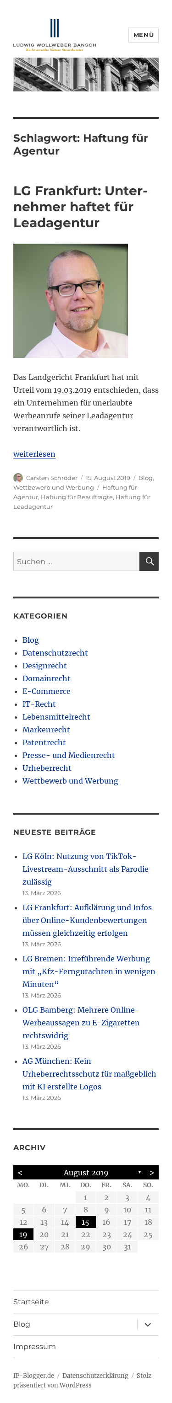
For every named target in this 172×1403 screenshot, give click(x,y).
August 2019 (86, 1172)
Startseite (31, 1301)
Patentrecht (44, 742)
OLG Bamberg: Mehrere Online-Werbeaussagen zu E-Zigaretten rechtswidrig (81, 1022)
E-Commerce (46, 691)
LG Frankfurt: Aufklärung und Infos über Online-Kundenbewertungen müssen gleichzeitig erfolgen (87, 920)
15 (85, 1222)
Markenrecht (46, 729)
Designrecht (44, 665)
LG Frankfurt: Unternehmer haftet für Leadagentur (80, 206)
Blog (146, 477)
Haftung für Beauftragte (77, 497)
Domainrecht (46, 678)
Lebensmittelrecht (56, 716)
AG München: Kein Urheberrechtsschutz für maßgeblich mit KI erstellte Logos (89, 1073)
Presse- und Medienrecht (68, 755)
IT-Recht (39, 704)
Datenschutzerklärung (95, 1376)
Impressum (34, 1346)
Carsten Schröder (52, 477)
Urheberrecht (47, 768)
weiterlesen (34, 454)
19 (23, 1234)
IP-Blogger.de (33, 1376)
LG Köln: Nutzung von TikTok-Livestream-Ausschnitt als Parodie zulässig (85, 869)
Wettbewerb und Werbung (53, 487)
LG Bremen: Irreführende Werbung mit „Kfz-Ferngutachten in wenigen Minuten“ (88, 971)
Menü (143, 34)
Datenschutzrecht (55, 652)
